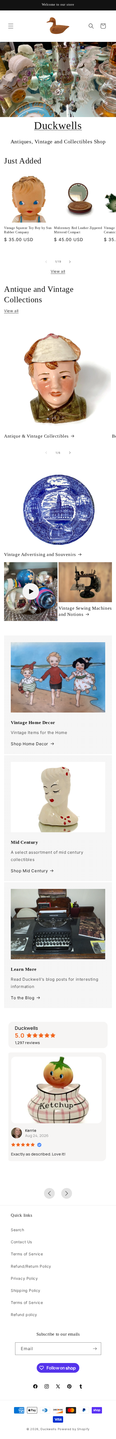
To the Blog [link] (23, 997)
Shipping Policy (25, 1290)
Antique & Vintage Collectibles (36, 436)
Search (17, 1229)
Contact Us (21, 1242)
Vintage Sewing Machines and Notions (85, 611)
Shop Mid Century (29, 870)
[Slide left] (46, 262)
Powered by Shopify (74, 1429)
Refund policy (24, 1314)
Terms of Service (27, 1254)
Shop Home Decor (29, 743)
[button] (11, 26)
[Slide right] (70, 262)
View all (58, 271)
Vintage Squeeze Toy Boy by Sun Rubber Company (28, 230)
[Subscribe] (95, 1348)
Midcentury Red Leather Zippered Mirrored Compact (78, 230)
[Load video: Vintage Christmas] (30, 591)
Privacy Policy (24, 1278)
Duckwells (58, 125)
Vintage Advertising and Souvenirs (40, 554)
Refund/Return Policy (31, 1266)
